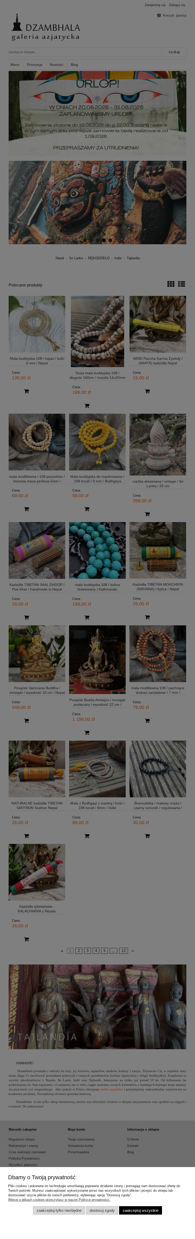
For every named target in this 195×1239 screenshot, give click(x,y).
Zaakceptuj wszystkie (140, 1210)
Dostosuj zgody (102, 1210)
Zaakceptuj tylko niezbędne (59, 1210)
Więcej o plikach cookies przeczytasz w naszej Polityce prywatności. (59, 1200)
